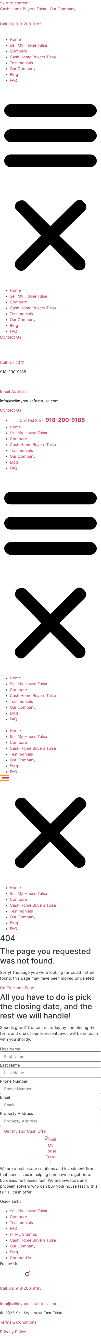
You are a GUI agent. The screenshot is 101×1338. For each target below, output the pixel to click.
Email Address (13, 391)
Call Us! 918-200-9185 (21, 23)
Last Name (10, 1065)
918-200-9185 (13, 371)
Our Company (63, 8)
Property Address (16, 1113)
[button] (50, 185)
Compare (18, 51)
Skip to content (14, 2)
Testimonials (21, 62)
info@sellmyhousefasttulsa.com (29, 400)
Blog (14, 74)
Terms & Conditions (18, 1322)
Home (15, 39)
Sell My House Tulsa (28, 45)
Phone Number (13, 1081)
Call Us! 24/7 (12, 362)
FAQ (13, 80)
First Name (10, 1049)
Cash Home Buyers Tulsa (23, 8)
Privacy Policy (13, 1331)
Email (5, 1097)
